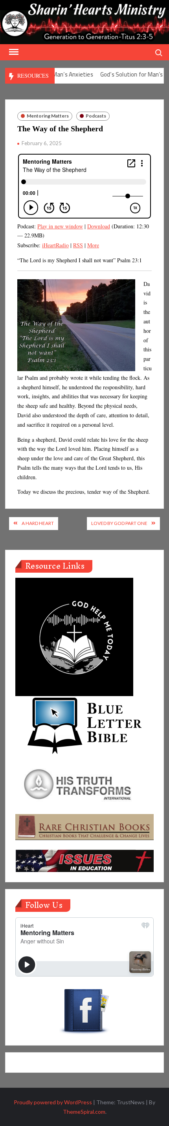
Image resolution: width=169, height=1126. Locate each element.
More (93, 245)
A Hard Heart (38, 523)
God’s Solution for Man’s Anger (129, 74)
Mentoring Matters (48, 116)
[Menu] (13, 52)
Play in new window (60, 226)
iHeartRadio (55, 245)
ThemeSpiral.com (84, 1111)
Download (98, 226)
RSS (78, 245)
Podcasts (96, 116)
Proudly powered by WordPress (53, 1102)
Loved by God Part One (119, 523)
